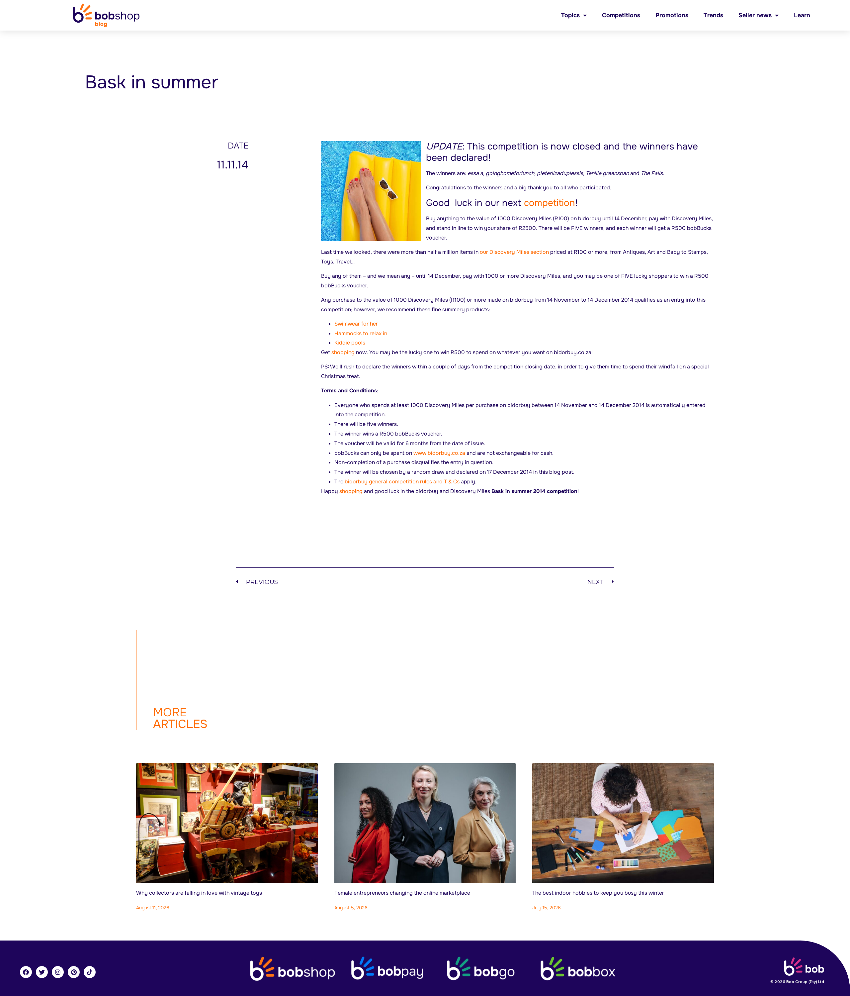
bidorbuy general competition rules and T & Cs (402, 481)
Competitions (621, 15)
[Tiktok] (90, 972)
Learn (802, 15)
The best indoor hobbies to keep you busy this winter (598, 892)
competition (549, 203)
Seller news (755, 15)
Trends (713, 15)
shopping (343, 352)
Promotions (671, 15)
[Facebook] (26, 972)
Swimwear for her (356, 323)
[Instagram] (58, 972)
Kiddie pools (349, 342)
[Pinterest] (74, 972)
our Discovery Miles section (514, 252)
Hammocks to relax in (360, 333)
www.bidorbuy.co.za (439, 452)
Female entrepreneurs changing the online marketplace (402, 892)
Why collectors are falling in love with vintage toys (199, 892)
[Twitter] (42, 972)
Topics (570, 15)
